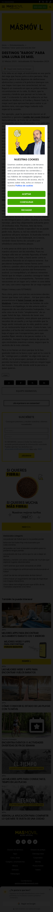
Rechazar (26, 209)
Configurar (26, 201)
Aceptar (26, 193)
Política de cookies (24, 185)
